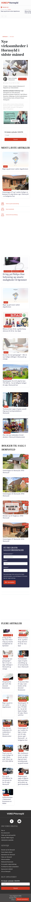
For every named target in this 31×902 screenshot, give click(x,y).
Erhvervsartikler (5, 859)
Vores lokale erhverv (6, 852)
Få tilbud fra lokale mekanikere (10, 866)
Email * (5, 560)
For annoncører (5, 833)
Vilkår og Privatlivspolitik (8, 835)
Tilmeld (15, 139)
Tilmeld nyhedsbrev (22, 899)
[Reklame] (15, 117)
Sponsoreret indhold (7, 869)
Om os (3, 830)
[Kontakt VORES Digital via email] (19, 821)
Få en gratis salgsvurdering (8, 864)
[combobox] (4, 570)
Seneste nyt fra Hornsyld (8, 850)
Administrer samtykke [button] (7, 840)
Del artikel (21, 79)
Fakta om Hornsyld (6, 857)
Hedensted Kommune (7, 862)
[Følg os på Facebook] (12, 821)
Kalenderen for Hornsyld (8, 854)
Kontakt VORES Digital (7, 837)
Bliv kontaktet (9, 582)
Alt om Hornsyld (5, 871)
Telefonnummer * (8, 554)
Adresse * (6, 567)
